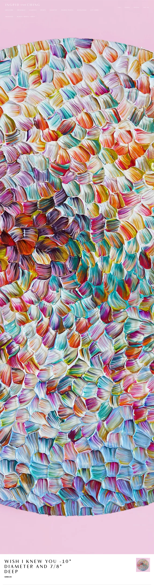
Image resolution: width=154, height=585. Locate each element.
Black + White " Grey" (26, 16)
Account (137, 7)
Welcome (9, 10)
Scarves (33, 10)
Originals (21, 10)
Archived (9, 16)
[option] (143, 565)
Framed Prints (67, 10)
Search (127, 7)
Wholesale (82, 10)
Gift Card (94, 10)
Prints (43, 10)
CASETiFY (53, 10)
